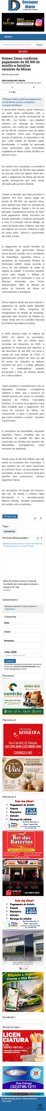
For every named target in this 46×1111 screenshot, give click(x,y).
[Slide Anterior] (38, 538)
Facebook (9, 1017)
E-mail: (7, 632)
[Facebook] (33, 87)
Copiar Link (11, 516)
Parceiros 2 (9, 720)
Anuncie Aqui (11, 1027)
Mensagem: (9, 641)
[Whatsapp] (12, 87)
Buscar (40, 45)
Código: (10, 652)
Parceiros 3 (9, 796)
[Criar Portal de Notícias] (40, 1106)
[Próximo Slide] (42, 538)
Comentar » (10, 609)
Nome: (7, 623)
